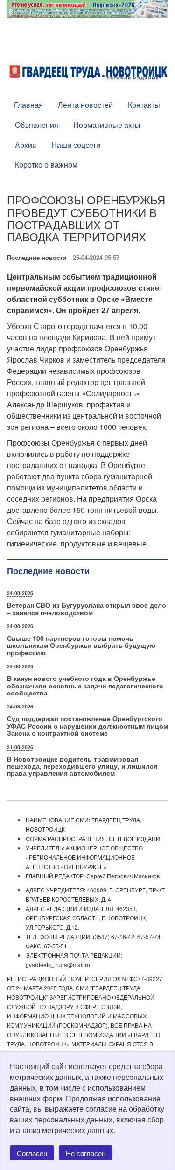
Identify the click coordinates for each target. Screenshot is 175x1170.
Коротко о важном (46, 164)
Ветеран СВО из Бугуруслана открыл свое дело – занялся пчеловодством (86, 608)
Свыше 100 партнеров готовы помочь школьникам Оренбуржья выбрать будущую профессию (81, 645)
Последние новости (36, 257)
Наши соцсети (75, 145)
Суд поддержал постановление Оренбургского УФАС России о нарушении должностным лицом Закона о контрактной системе (87, 725)
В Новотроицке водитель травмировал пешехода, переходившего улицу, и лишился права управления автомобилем (82, 766)
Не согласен (85, 1153)
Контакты (144, 104)
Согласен (32, 1153)
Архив (25, 145)
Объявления (36, 124)
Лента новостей (85, 104)
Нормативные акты (106, 124)
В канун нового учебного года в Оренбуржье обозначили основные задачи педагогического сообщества (85, 685)
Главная (28, 104)
